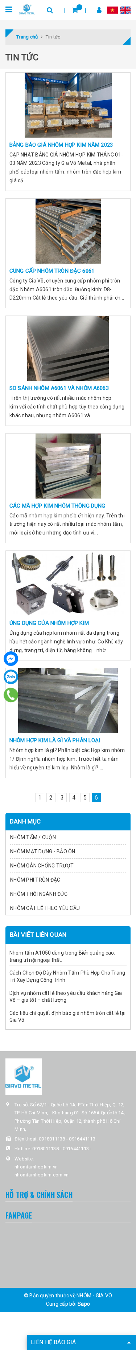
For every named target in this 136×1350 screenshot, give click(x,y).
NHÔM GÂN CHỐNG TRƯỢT (42, 866)
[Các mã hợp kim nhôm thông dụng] (68, 466)
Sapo (84, 1304)
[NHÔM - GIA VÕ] (27, 8)
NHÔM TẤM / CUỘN (33, 837)
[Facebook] (11, 658)
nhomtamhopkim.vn (36, 1167)
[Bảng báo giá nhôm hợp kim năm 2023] (68, 105)
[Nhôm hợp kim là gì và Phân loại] (68, 700)
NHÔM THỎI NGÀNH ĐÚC (38, 894)
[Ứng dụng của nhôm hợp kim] (68, 583)
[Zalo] (11, 677)
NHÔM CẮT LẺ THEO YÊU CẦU (45, 908)
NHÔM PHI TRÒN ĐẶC (35, 880)
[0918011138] (11, 695)
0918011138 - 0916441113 (67, 1139)
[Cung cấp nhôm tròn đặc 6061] (68, 231)
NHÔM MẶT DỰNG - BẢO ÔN (42, 851)
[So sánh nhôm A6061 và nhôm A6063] (68, 348)
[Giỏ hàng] (75, 10)
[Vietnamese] (112, 10)
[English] (125, 10)
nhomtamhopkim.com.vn (42, 1175)
